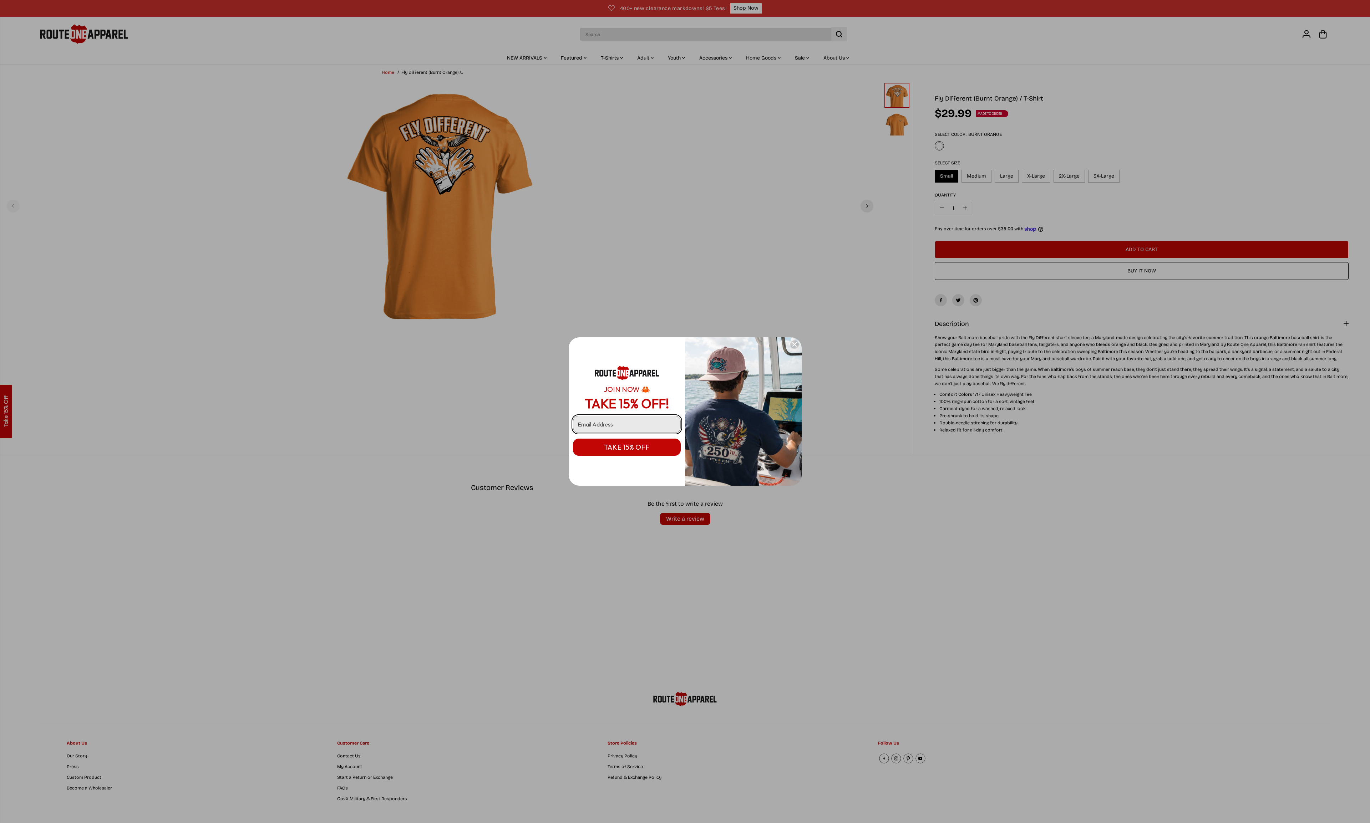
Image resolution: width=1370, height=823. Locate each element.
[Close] (794, 344)
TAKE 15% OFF (627, 447)
